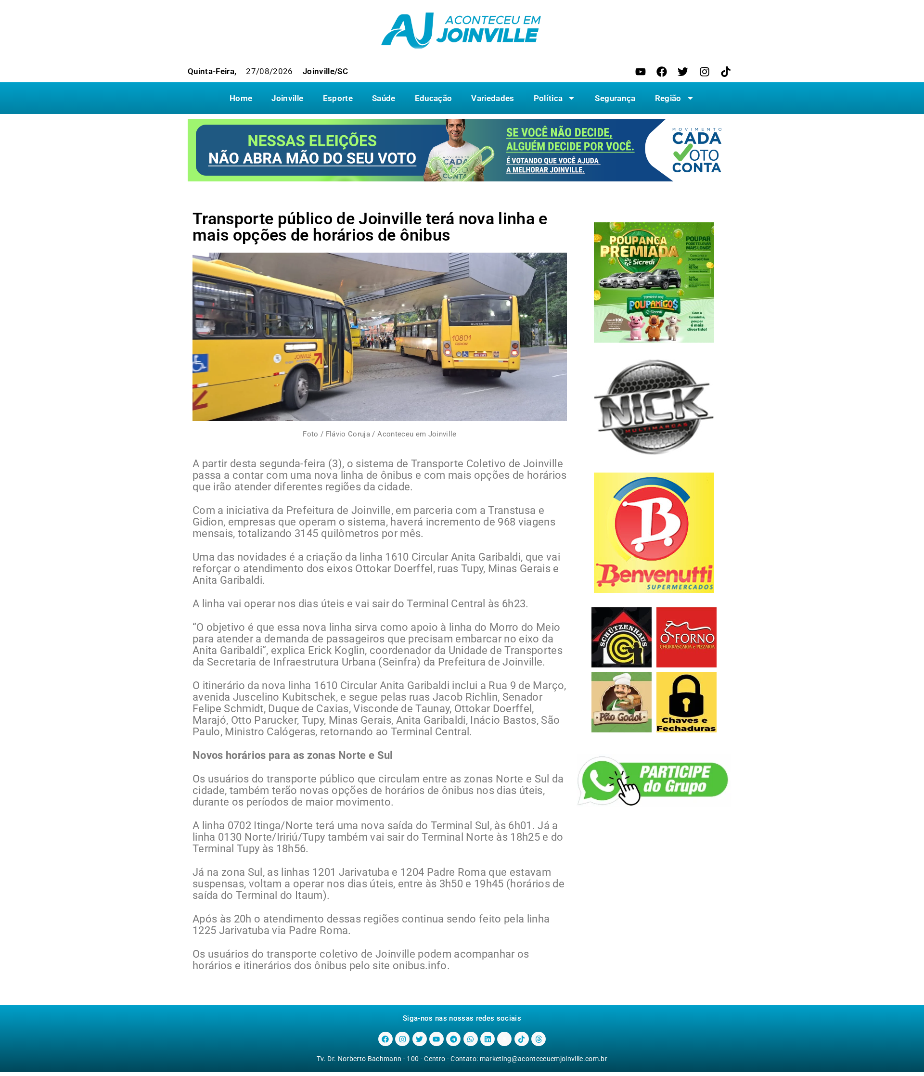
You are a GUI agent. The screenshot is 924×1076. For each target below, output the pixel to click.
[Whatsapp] (470, 1039)
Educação (433, 98)
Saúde (384, 98)
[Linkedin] (487, 1039)
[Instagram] (704, 71)
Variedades (492, 98)
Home (241, 98)
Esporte (338, 98)
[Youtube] (640, 71)
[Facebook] (661, 71)
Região (668, 98)
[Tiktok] (725, 71)
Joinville (287, 98)
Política (548, 98)
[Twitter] (682, 71)
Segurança (615, 98)
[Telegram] (453, 1039)
